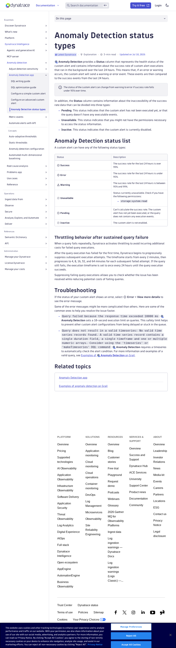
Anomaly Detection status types (28, 109)
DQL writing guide (20, 81)
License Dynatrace (15, 263)
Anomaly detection (17, 63)
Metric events (16, 117)
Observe (9, 205)
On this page (63, 18)
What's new (11, 32)
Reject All (131, 636)
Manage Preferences (131, 627)
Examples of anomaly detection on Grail (83, 386)
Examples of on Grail (108, 355)
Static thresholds (18, 143)
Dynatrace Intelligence (17, 44)
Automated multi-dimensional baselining (25, 157)
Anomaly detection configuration (26, 149)
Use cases (12, 178)
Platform (9, 38)
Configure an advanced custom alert (27, 101)
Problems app (14, 172)
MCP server (13, 56)
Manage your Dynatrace (17, 257)
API (7, 243)
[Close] (46, 44)
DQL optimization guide (23, 87)
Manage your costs (15, 269)
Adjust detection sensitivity (23, 69)
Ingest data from (14, 199)
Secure (8, 212)
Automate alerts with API (22, 123)
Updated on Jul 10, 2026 (132, 54)
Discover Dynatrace (15, 26)
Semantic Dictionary (16, 237)
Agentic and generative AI (21, 50)
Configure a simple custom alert (28, 93)
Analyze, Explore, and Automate (22, 218)
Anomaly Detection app (21, 75)
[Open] (46, 25)
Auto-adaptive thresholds (23, 136)
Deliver (8, 224)
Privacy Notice (95, 644)
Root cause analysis (17, 166)
